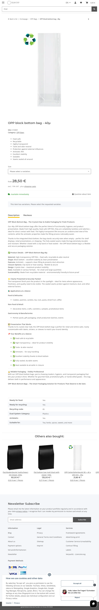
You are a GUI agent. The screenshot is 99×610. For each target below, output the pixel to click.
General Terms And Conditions (49, 537)
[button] (75, 2)
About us (11, 541)
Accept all (77, 583)
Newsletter (12, 554)
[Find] (94, 9)
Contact (11, 537)
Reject (77, 597)
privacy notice (21, 511)
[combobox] (49, 171)
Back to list (13, 19)
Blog (9, 533)
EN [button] (67, 2)
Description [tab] (14, 215)
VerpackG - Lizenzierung (75, 554)
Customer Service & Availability (78, 541)
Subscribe (82, 520)
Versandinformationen (17, 550)
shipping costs (30, 186)
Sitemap (40, 541)
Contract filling (72, 546)
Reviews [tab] (27, 215)
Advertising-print (73, 537)
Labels (68, 550)
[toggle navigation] (3, 1)
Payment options (14, 546)
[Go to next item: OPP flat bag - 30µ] (88, 19)
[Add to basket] (10, 27)
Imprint (8, 603)
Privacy (17, 603)
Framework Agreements (75, 533)
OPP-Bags (20, 132)
